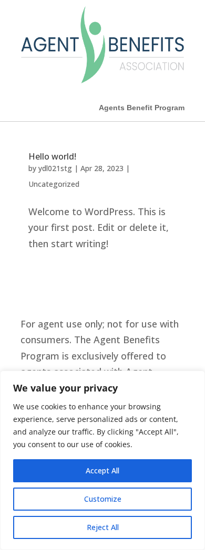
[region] (102, 460)
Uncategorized (53, 184)
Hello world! (52, 156)
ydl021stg (55, 168)
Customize (102, 499)
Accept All (102, 470)
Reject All (103, 527)
